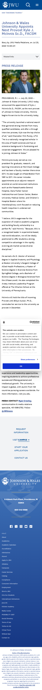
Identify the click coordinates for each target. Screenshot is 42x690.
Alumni (4, 556)
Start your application (21, 449)
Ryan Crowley (24, 400)
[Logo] (11, 5)
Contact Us (6, 638)
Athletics (5, 564)
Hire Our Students (8, 595)
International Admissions (10, 599)
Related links (9, 56)
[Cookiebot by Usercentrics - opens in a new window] (29, 322)
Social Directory (7, 618)
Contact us (21, 457)
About (4, 537)
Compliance (6, 580)
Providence (18, 12)
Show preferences (28, 359)
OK (21, 366)
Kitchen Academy (8, 607)
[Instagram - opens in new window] (21, 526)
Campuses (5, 568)
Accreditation (6, 549)
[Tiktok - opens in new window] (31, 526)
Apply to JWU (6, 560)
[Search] (28, 5)
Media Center (6, 611)
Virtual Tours (6, 630)
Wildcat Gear (6, 634)
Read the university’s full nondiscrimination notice (24, 686)
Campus (22, 439)
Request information (21, 431)
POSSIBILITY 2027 (8, 615)
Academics (5, 541)
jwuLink (4, 603)
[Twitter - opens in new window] (16, 526)
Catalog (4, 576)
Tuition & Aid (6, 626)
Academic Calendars (9, 545)
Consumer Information (10, 584)
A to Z (4, 533)
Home (3, 12)
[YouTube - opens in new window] (26, 526)
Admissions (6, 553)
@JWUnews (7, 411)
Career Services (7, 572)
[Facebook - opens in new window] (11, 526)
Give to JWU (6, 591)
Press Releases (10, 12)
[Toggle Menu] (37, 5)
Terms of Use (6, 622)
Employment (6, 587)
